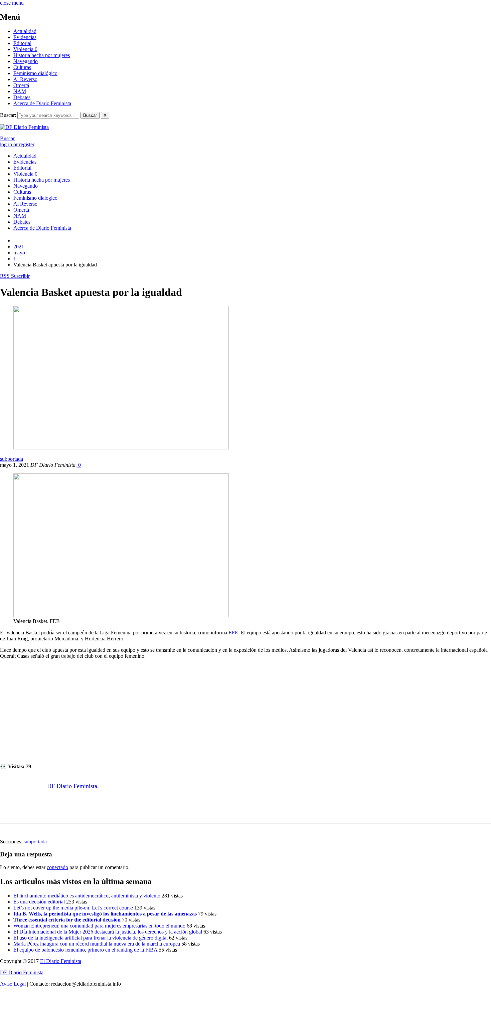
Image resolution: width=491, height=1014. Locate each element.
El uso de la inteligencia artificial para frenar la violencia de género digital (90, 938)
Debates (21, 97)
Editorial (22, 43)
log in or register (17, 144)
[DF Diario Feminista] (24, 127)
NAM (19, 91)
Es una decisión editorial (39, 901)
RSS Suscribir (15, 276)
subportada (11, 459)
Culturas (22, 67)
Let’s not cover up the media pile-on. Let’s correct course (73, 907)
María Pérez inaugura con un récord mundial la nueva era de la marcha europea (96, 944)
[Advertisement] (245, 711)
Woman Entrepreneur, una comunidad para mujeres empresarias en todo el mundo (99, 926)
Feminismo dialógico (35, 73)
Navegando (25, 61)
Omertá (21, 85)
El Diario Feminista (60, 961)
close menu (12, 3)
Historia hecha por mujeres (41, 55)
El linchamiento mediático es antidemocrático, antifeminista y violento (86, 895)
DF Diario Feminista (21, 972)
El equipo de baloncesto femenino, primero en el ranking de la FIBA (86, 950)
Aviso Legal (13, 984)
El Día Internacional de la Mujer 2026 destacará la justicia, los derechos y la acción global (108, 932)
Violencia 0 (25, 49)
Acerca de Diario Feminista (42, 103)
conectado (57, 867)
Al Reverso (25, 79)
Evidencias (24, 37)
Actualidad (24, 31)
